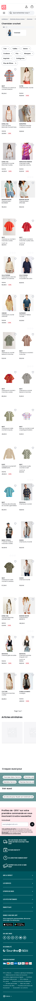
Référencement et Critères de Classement (16, 975)
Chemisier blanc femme (12, 777)
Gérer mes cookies (25, 983)
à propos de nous (8, 891)
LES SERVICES (7, 883)
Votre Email (6, 820)
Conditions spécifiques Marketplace (23, 973)
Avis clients (6, 981)
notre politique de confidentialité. (11, 833)
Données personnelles (11, 983)
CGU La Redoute (24, 979)
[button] (32, 6)
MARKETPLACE (7, 907)
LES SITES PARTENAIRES (10, 899)
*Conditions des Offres (8, 985)
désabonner (5, 832)
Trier (5, 49)
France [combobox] (7, 996)
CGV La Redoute (7, 973)
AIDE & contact (8, 875)
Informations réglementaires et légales (13, 977)
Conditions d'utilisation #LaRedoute (21, 981)
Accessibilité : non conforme (20, 988)
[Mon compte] (26, 6)
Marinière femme (10, 782)
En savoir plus (14, 920)
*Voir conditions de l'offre (9, 829)
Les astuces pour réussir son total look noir (18, 797)
